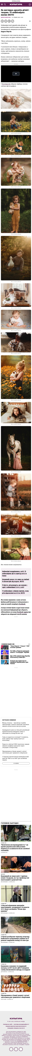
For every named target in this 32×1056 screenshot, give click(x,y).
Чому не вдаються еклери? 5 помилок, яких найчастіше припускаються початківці (15, 738)
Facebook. (22, 604)
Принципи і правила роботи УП (16, 1028)
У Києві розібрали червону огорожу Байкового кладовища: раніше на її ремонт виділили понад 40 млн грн (15, 938)
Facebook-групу (22, 612)
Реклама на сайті (7, 1024)
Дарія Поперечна (6, 17)
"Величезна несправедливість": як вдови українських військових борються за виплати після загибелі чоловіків (15, 847)
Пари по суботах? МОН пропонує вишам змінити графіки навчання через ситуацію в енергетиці (15, 745)
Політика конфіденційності (21, 1024)
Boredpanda (6, 84)
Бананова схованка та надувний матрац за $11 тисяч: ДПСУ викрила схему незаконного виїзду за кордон (15, 968)
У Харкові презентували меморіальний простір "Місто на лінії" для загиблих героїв (15, 758)
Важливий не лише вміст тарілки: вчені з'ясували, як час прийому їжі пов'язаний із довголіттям (15, 878)
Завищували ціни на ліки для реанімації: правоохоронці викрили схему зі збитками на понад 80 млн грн (16, 731)
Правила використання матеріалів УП (16, 1026)
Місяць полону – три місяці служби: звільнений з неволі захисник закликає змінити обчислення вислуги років (15, 724)
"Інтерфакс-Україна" (21, 1040)
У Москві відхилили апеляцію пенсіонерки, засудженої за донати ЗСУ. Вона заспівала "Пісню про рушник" (15, 908)
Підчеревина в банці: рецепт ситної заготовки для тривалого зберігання (14, 752)
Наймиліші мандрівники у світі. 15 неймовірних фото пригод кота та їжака (14, 574)
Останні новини (9, 720)
